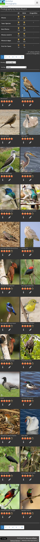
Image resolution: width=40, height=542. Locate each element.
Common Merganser (27, 398)
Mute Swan (24, 136)
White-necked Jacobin (7, 211)
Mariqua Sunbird (26, 510)
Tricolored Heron (26, 173)
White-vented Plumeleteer (28, 211)
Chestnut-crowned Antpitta (8, 435)
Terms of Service (15, 540)
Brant (2, 398)
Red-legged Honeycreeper (8, 323)
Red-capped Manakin (27, 286)
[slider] (7, 101)
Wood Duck (4, 98)
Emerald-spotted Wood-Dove (9, 248)
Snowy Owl (24, 248)
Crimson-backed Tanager (8, 510)
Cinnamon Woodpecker (7, 286)
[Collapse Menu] (37, 3)
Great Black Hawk (26, 361)
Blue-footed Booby (6, 173)
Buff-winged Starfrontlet (28, 473)
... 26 (21, 57)
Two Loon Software (31, 538)
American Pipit (5, 136)
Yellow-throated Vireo (27, 323)
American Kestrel (26, 98)
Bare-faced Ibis (5, 473)
